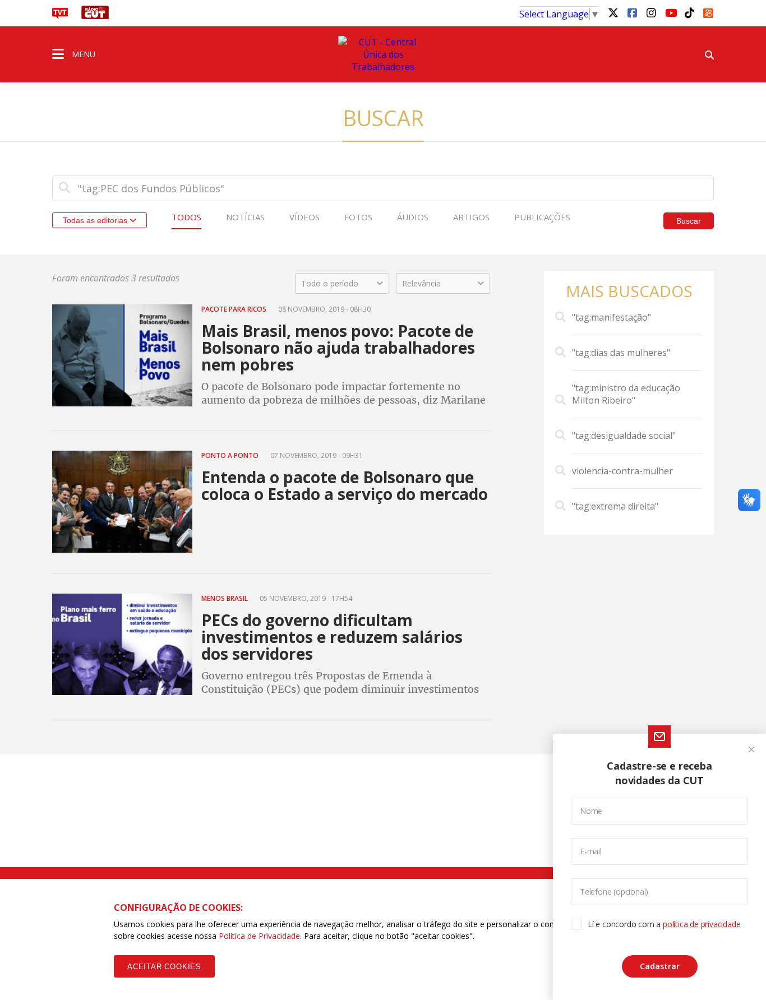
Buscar (688, 220)
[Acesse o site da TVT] (60, 16)
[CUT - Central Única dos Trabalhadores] (383, 54)
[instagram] (651, 12)
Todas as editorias (96, 220)
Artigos (471, 217)
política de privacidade (701, 924)
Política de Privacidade (259, 935)
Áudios (412, 217)
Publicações (542, 217)
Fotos (358, 217)
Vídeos (304, 217)
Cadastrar (660, 966)
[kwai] (708, 11)
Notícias (245, 217)
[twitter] (613, 12)
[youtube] (670, 12)
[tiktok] (689, 12)
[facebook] (632, 12)
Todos (186, 217)
